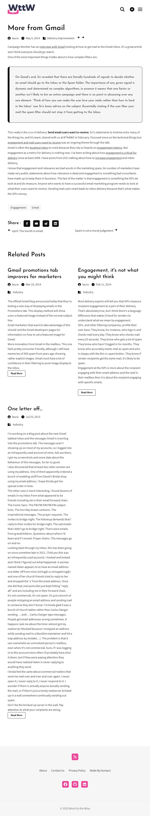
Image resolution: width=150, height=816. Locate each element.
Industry (18, 292)
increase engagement (108, 158)
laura (15, 284)
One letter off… (25, 409)
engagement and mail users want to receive (34, 143)
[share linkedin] (55, 223)
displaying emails (43, 306)
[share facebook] (27, 223)
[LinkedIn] (84, 784)
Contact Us (57, 771)
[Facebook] (65, 784)
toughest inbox (39, 148)
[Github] (75, 784)
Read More (16, 373)
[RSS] (75, 757)
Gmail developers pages (41, 330)
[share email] (36, 223)
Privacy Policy (77, 771)
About (43, 771)
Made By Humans (100, 771)
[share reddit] (46, 223)
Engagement (18, 208)
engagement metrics (109, 148)
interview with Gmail (52, 47)
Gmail (35, 208)
